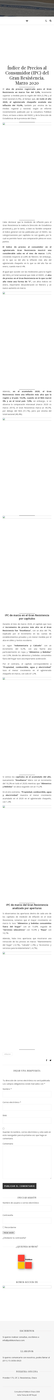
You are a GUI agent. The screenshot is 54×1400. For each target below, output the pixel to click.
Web (5, 1115)
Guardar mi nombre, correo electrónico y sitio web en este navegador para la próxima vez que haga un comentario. (27, 1135)
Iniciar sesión (9, 1233)
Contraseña (8, 1215)
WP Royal (32, 1395)
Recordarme (10, 1227)
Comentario (8, 1143)
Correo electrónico (12, 1102)
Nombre (7, 1089)
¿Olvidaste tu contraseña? (14, 1237)
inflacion (7, 1054)
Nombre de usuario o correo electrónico (21, 1202)
